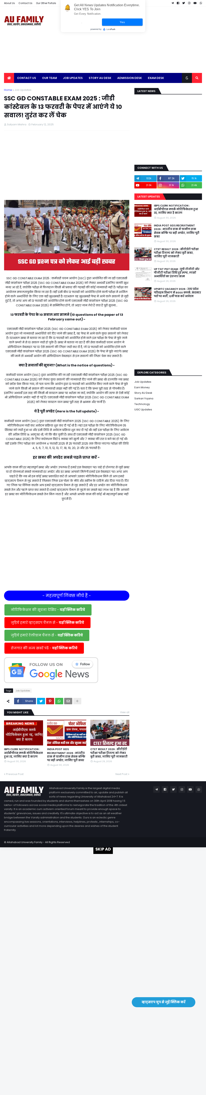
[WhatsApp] (59, 701)
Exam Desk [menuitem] (156, 78)
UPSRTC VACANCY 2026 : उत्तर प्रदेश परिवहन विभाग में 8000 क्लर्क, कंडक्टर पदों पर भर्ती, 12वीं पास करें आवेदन (177, 292)
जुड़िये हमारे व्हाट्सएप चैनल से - (47, 622)
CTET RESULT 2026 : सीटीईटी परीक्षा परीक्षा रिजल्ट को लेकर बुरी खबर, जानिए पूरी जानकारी (109, 752)
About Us (9, 3)
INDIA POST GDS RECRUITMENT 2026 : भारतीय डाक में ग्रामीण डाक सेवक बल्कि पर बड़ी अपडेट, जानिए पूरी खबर (66, 754)
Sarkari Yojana (143, 398)
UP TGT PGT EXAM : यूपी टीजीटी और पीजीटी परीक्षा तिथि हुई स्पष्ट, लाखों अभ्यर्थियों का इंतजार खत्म (176, 272)
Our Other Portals (46, 3)
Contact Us (25, 3)
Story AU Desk (143, 393)
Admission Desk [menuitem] (129, 78)
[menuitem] (9, 78)
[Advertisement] (129, 40)
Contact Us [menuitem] (26, 78)
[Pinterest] (50, 701)
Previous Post (15, 774)
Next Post (121, 774)
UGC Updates (143, 409)
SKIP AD (103, 849)
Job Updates (22, 90)
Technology (142, 404)
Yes (122, 22)
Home (8, 90)
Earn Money (142, 387)
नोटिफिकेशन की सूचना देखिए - (48, 609)
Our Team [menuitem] (49, 78)
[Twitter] (41, 701)
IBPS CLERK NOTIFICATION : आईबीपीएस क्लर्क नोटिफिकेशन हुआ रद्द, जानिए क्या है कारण (23, 752)
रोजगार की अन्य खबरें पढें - (44, 648)
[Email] (68, 701)
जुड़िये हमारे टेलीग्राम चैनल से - (47, 635)
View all (124, 712)
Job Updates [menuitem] (73, 78)
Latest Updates (148, 196)
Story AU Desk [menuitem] (100, 78)
